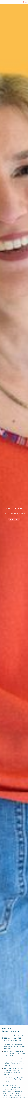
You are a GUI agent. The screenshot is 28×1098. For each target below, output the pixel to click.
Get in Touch (14, 519)
